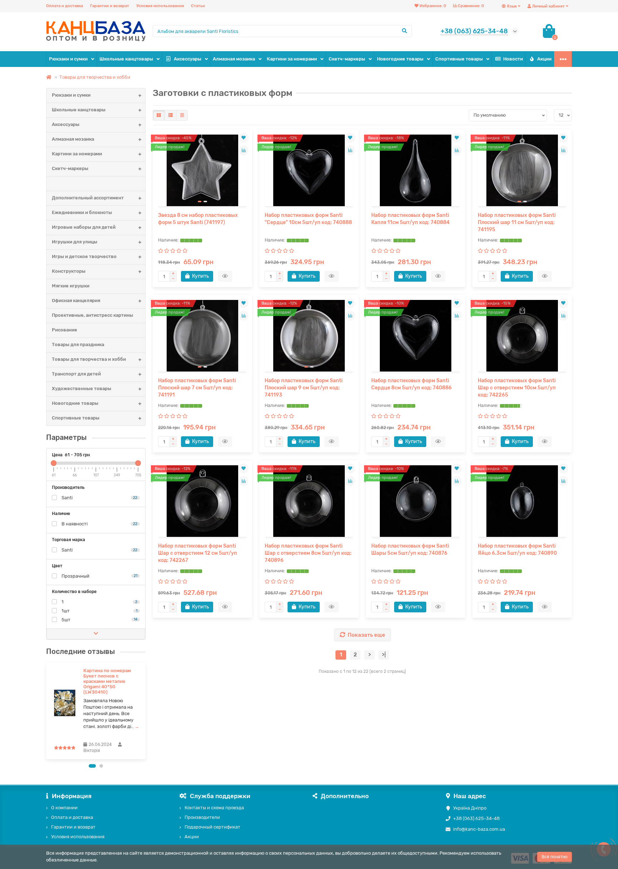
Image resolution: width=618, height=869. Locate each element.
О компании (64, 807)
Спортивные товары (459, 59)
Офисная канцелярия (76, 300)
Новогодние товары (400, 59)
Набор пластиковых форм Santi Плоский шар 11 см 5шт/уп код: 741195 (517, 222)
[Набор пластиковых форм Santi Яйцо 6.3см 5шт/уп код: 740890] (522, 501)
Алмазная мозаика (234, 59)
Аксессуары (187, 59)
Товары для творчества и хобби (94, 77)
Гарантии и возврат (109, 6)
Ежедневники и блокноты (82, 212)
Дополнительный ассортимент (88, 197)
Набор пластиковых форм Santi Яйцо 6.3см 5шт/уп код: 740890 (517, 549)
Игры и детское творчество (84, 256)
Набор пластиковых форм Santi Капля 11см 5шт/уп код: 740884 (410, 218)
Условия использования (160, 6)
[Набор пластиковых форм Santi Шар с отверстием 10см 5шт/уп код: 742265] (522, 336)
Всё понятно (554, 856)
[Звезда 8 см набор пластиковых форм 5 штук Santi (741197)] (202, 170)
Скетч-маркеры (347, 59)
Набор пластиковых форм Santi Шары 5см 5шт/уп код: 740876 (410, 549)
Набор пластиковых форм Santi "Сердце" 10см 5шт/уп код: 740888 (308, 218)
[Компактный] (182, 115)
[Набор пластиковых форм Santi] (309, 170)
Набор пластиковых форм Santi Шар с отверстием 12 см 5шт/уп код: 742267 (197, 553)
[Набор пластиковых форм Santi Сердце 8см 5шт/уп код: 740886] (415, 336)
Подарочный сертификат (212, 827)
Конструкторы (68, 271)
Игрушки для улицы (74, 241)
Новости (513, 59)
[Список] (171, 115)
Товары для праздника (78, 344)
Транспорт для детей (76, 374)
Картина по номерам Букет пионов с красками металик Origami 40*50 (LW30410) (107, 681)
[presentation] (47, 711)
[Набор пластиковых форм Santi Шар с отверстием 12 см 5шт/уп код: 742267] (202, 501)
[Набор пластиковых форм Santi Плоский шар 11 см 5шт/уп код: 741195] (522, 170)
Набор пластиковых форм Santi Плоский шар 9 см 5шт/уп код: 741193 (304, 388)
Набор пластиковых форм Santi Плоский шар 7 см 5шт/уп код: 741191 (197, 388)
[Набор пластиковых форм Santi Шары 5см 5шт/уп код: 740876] (415, 501)
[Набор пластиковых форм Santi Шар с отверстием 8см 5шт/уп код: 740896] (309, 501)
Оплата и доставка (64, 6)
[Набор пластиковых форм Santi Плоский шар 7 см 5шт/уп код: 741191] (202, 336)
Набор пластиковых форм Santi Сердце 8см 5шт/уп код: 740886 (411, 384)
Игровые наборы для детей (84, 227)
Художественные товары (81, 388)
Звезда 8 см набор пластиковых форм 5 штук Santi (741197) (198, 218)
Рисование (64, 329)
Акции (544, 59)
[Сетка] (159, 115)
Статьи (198, 6)
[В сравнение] (244, 150)
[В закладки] (244, 138)
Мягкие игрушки (70, 285)
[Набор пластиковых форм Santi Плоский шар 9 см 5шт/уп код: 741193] (309, 336)
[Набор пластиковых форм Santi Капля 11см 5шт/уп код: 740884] (415, 170)
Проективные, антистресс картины (92, 315)
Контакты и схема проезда (214, 807)
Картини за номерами (292, 59)
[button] (92, 766)
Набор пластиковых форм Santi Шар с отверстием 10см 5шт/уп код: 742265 (517, 388)
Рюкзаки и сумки (68, 59)
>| (384, 655)
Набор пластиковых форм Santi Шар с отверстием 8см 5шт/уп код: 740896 (308, 553)
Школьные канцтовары (126, 59)
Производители (202, 817)
